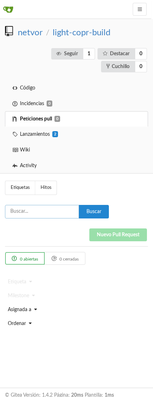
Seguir (71, 53)
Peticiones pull (39, 119)
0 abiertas (28, 259)
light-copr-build (81, 33)
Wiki (25, 150)
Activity (28, 165)
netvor (30, 33)
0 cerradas (68, 259)
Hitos (46, 187)
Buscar (93, 211)
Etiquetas (20, 187)
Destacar (120, 53)
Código (27, 88)
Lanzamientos (38, 134)
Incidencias (35, 103)
